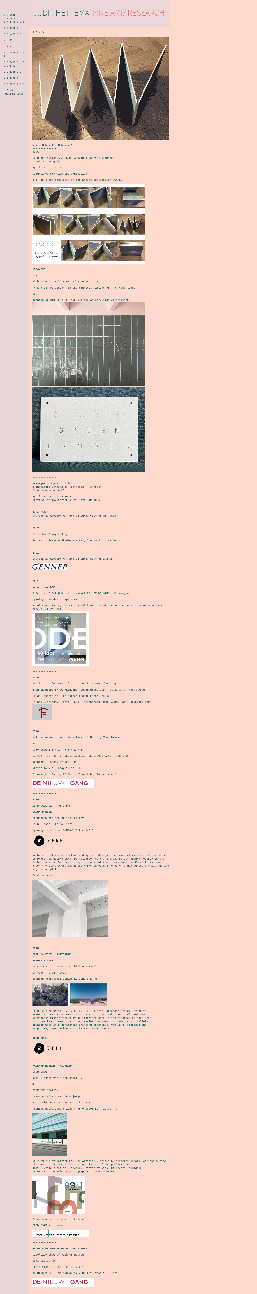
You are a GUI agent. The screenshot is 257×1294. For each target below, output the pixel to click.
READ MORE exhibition (48, 1225)
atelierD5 (57, 490)
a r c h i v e (14, 22)
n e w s (9, 18)
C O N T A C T (14, 84)
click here (76, 1219)
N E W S (9, 15)
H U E (8, 40)
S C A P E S (12, 34)
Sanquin (54, 161)
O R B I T (11, 46)
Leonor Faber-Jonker (94, 696)
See (34, 743)
